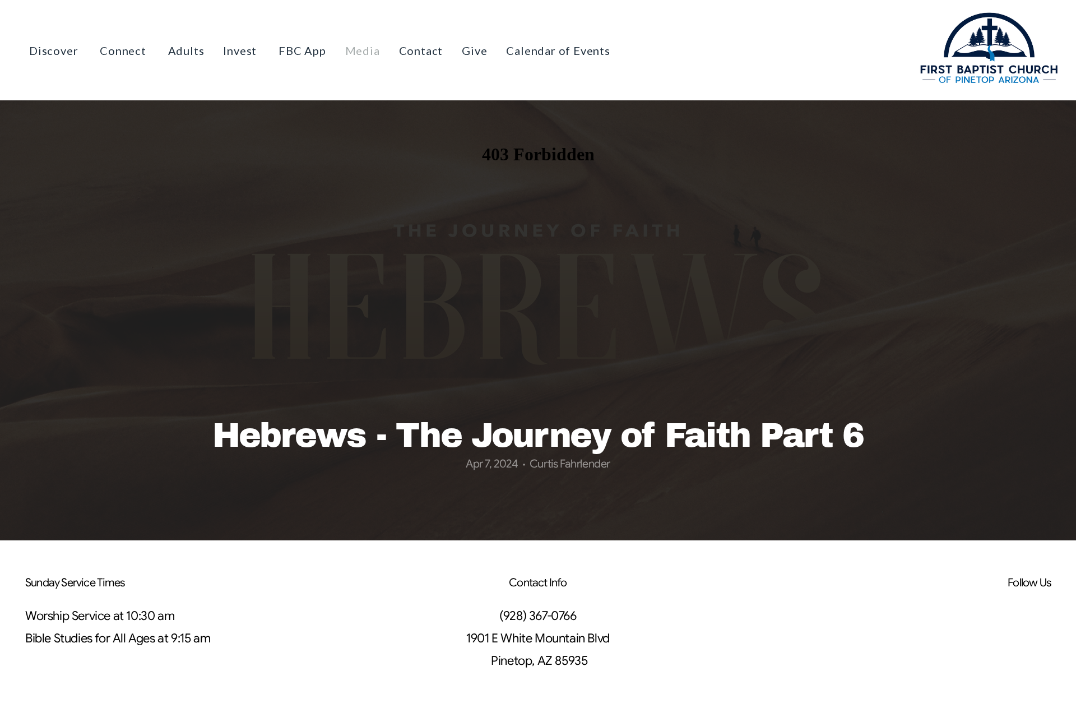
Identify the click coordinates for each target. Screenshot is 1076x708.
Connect (124, 50)
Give (474, 50)
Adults (186, 50)
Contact (421, 50)
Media (362, 50)
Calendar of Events (558, 50)
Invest (241, 50)
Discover (55, 50)
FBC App (302, 50)
